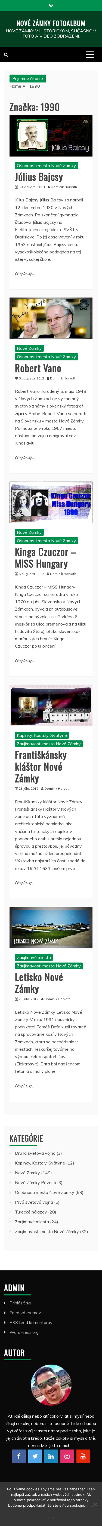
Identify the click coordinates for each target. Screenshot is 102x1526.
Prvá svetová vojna (34, 1202)
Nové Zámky (29, 348)
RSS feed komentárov (31, 1322)
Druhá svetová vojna (35, 1153)
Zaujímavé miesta (34, 957)
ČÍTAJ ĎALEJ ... (25, 274)
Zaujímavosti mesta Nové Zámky (49, 743)
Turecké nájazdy (31, 1212)
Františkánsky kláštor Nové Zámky (41, 766)
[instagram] (67, 1456)
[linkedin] (51, 1456)
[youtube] (83, 1456)
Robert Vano (38, 367)
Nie (55, 1518)
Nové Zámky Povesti (35, 1182)
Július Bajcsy (39, 176)
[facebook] (19, 1456)
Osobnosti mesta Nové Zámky (46, 165)
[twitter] (35, 1456)
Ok (47, 1518)
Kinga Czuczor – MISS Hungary (45, 557)
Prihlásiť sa (20, 1303)
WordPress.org (24, 1332)
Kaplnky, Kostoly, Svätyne (42, 735)
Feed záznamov (25, 1312)
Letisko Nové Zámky (39, 982)
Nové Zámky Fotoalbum (51, 23)
